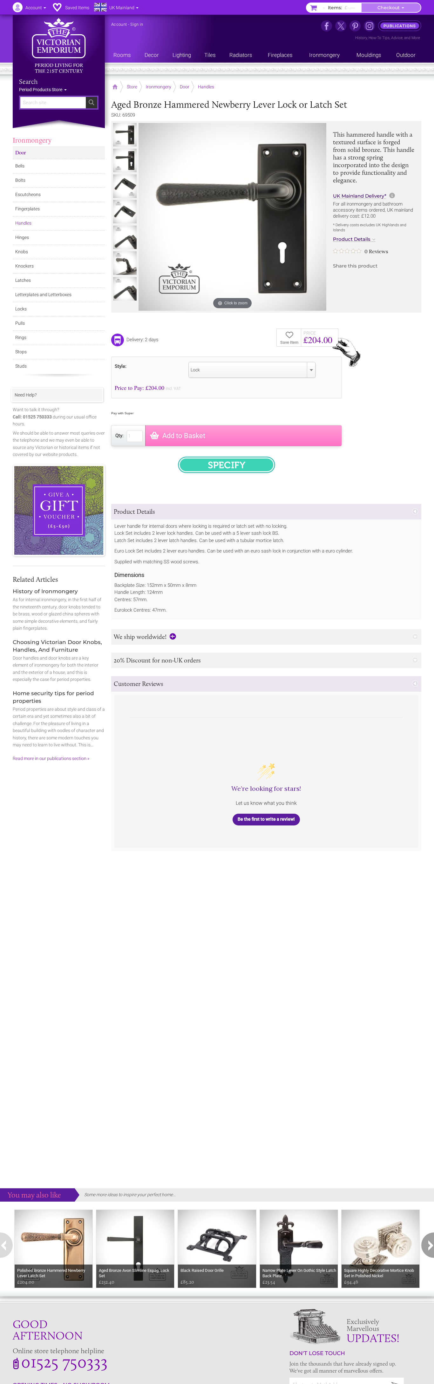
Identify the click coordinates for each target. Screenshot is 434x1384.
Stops (21, 351)
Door (20, 152)
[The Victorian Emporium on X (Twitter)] (340, 25)
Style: (120, 366)
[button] (266, 511)
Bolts (20, 180)
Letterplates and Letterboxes (43, 294)
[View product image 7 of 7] (125, 289)
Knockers (24, 265)
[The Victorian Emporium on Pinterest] (355, 25)
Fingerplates (27, 208)
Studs (21, 366)
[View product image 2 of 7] (125, 160)
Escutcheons (28, 194)
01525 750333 (64, 1361)
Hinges (22, 237)
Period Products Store (41, 89)
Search (28, 81)
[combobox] (251, 370)
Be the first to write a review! (266, 819)
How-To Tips (379, 38)
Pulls (20, 323)
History (361, 38)
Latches (23, 280)
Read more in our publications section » (51, 758)
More (415, 38)
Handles (23, 223)
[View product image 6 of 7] (125, 263)
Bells (19, 165)
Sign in (136, 24)
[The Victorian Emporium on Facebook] (326, 25)
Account (119, 24)
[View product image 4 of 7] (125, 211)
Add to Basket (183, 436)
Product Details (351, 239)
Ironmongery (32, 140)
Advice (397, 38)
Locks (21, 308)
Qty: (119, 435)
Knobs (21, 251)
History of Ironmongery (45, 591)
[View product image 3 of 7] (125, 186)
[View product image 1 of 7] (125, 134)
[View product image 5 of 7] (125, 237)
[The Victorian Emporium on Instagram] (369, 25)
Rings (20, 337)
